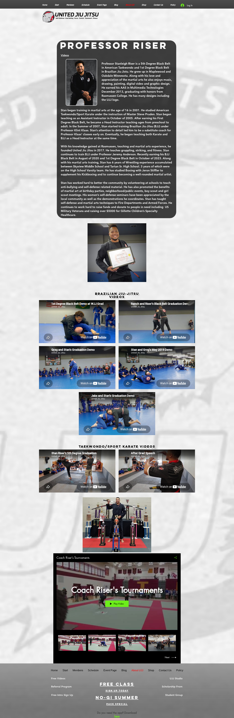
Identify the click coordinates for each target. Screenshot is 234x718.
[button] (61, 686)
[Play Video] (72, 643)
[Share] (174, 558)
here (117, 716)
